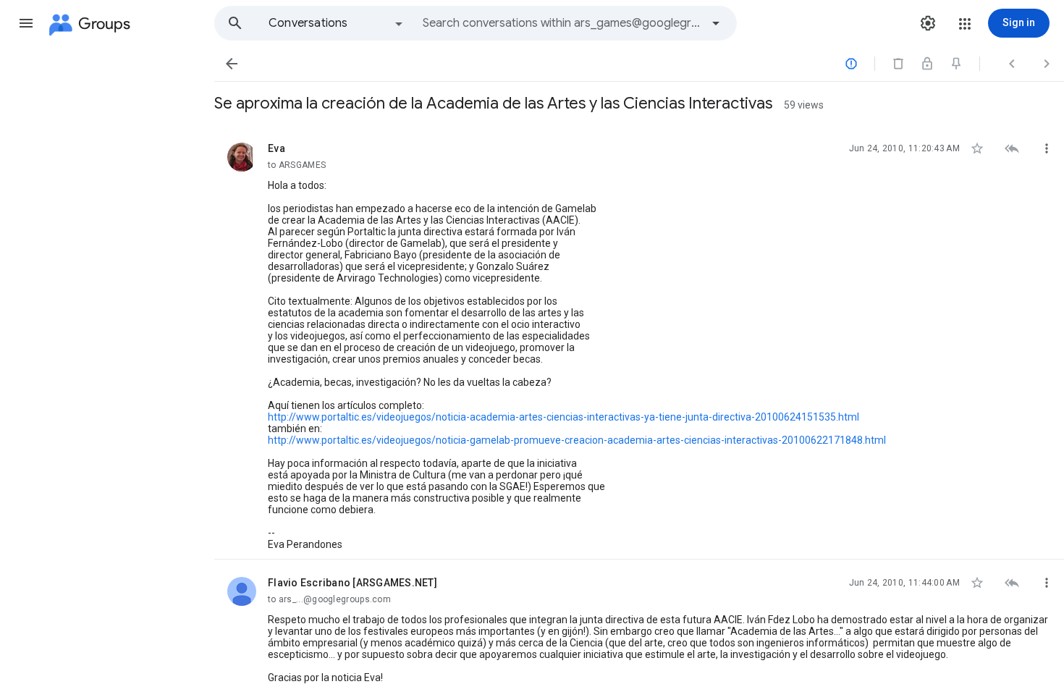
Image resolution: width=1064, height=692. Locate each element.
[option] (336, 23)
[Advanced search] (716, 23)
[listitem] (639, 342)
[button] (26, 23)
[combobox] (561, 23)
